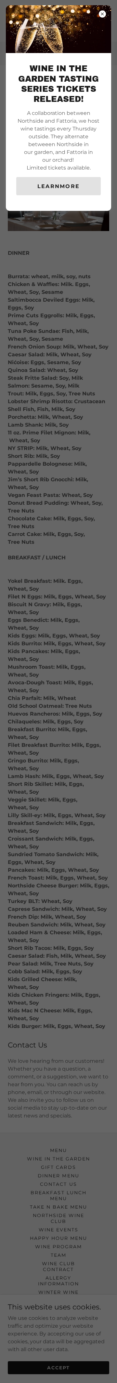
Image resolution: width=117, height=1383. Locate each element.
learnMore (58, 186)
